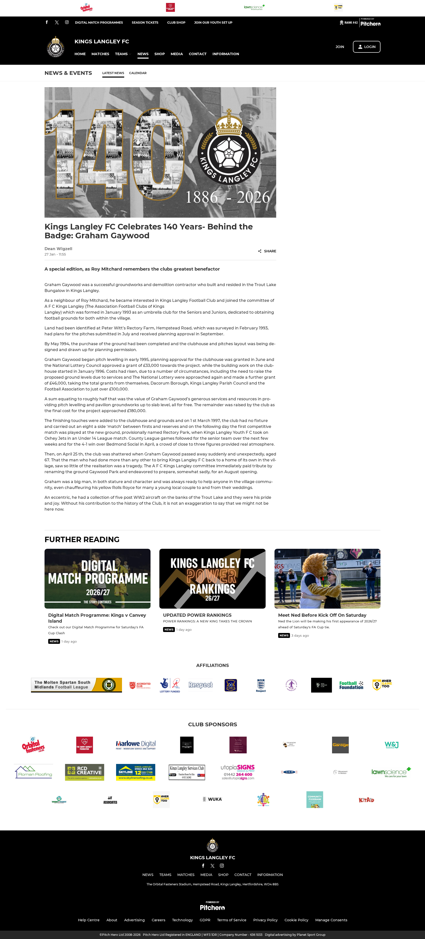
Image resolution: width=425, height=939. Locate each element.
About (111, 920)
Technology (182, 920)
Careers (158, 920)
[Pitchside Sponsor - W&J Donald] (391, 746)
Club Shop (176, 22)
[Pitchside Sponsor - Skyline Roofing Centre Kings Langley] (135, 773)
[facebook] (47, 22)
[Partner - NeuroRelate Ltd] (263, 800)
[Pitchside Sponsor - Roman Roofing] (33, 773)
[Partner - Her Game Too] (338, 8)
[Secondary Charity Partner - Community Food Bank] (314, 800)
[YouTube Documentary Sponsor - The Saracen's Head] (289, 746)
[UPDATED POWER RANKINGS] (212, 579)
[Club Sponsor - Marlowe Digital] (135, 746)
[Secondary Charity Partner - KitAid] (366, 800)
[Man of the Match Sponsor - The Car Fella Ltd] (187, 746)
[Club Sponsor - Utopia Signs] (238, 773)
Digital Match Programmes (99, 22)
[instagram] (67, 22)
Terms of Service (231, 920)
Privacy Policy (265, 920)
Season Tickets (145, 22)
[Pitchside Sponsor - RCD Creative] (84, 773)
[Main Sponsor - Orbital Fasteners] (86, 8)
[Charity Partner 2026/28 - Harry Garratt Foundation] (170, 8)
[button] (80, 54)
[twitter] (57, 23)
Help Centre (89, 920)
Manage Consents (331, 920)
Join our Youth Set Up (213, 22)
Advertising (134, 920)
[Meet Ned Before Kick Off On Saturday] (327, 579)
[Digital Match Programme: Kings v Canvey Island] (98, 579)
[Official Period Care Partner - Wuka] (212, 800)
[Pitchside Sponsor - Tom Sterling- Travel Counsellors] (238, 746)
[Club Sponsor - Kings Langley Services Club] (187, 773)
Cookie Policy (296, 920)
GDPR (205, 920)
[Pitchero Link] (370, 25)
